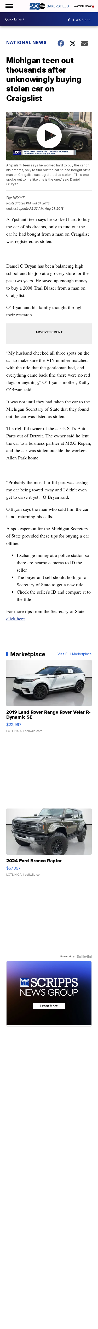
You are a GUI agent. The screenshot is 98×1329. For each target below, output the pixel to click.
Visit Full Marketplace (74, 654)
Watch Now (83, 6)
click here (15, 618)
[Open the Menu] (9, 6)
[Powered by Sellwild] (84, 956)
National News (26, 42)
